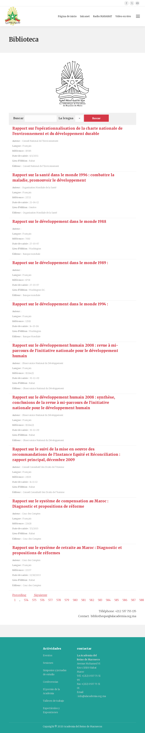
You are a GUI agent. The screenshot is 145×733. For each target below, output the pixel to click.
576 (42, 600)
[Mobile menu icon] (137, 16)
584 (108, 600)
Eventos (47, 655)
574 (26, 600)
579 (66, 600)
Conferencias (50, 681)
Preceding (19, 595)
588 (141, 600)
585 (116, 600)
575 (34, 600)
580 (75, 600)
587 (133, 600)
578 (58, 600)
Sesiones (48, 662)
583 (100, 600)
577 (50, 600)
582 (91, 600)
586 (124, 600)
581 (83, 600)
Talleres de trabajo (53, 700)
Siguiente (40, 595)
